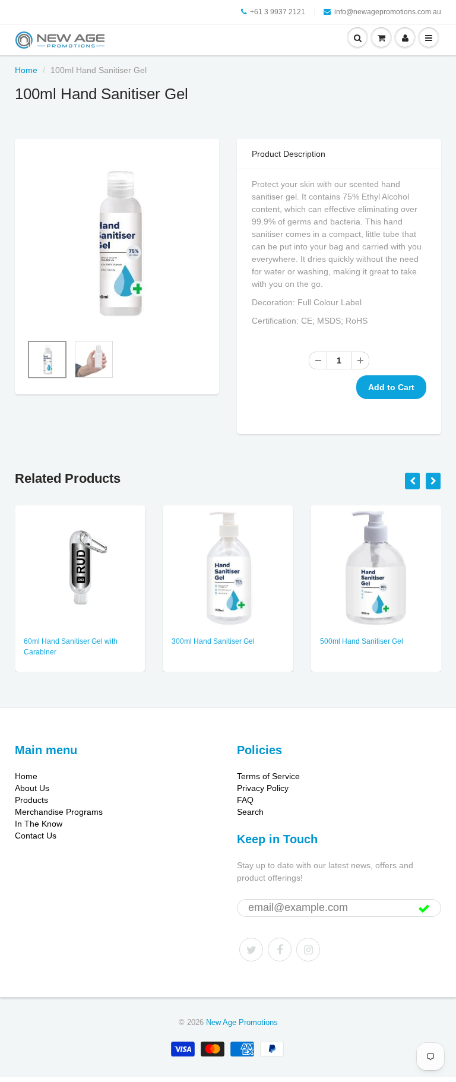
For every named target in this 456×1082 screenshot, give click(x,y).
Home (26, 70)
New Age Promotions (242, 1022)
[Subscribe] (423, 908)
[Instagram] (308, 949)
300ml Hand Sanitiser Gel (213, 641)
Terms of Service (268, 776)
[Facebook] (280, 949)
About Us (32, 788)
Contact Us (35, 835)
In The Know (38, 823)
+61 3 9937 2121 (277, 12)
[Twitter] (251, 949)
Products (31, 800)
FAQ (245, 800)
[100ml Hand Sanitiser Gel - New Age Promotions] (117, 242)
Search (250, 812)
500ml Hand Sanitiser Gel (361, 641)
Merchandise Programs (59, 812)
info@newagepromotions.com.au (387, 12)
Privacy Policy (263, 788)
